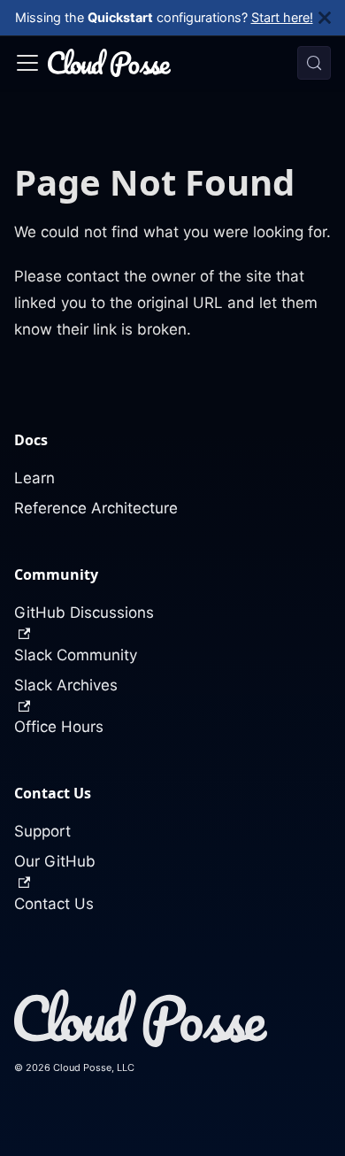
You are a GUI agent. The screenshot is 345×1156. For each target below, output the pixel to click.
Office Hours (59, 727)
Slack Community (75, 655)
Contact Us (54, 904)
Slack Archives (66, 685)
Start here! (282, 17)
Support (42, 831)
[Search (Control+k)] (314, 63)
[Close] (331, 17)
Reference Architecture (96, 508)
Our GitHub (55, 861)
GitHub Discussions (84, 612)
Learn (34, 478)
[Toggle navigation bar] (27, 63)
